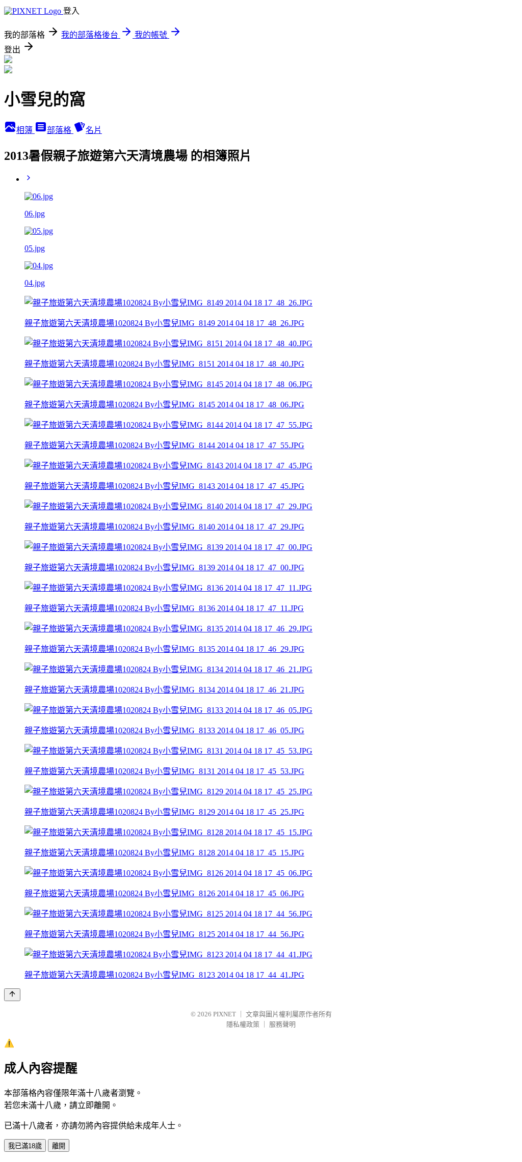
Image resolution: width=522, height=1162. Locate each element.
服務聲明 (282, 1024)
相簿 (25, 130)
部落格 (60, 130)
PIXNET (224, 1014)
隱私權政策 (242, 1024)
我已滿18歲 (25, 1146)
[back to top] (12, 994)
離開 (58, 1146)
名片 (94, 130)
